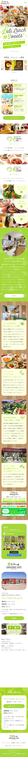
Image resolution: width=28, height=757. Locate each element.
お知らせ (18, 742)
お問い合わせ (8, 745)
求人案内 (23, 742)
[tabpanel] (14, 27)
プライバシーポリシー (17, 745)
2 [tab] (11, 51)
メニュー (8, 742)
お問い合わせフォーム (14, 706)
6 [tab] (17, 51)
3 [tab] (13, 51)
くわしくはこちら (14, 118)
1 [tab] (10, 51)
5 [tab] (16, 51)
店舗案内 (14, 296)
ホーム (4, 742)
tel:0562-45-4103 (11, 598)
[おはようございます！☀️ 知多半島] (6, 539)
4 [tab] (14, 51)
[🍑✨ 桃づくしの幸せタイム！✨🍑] (6, 546)
